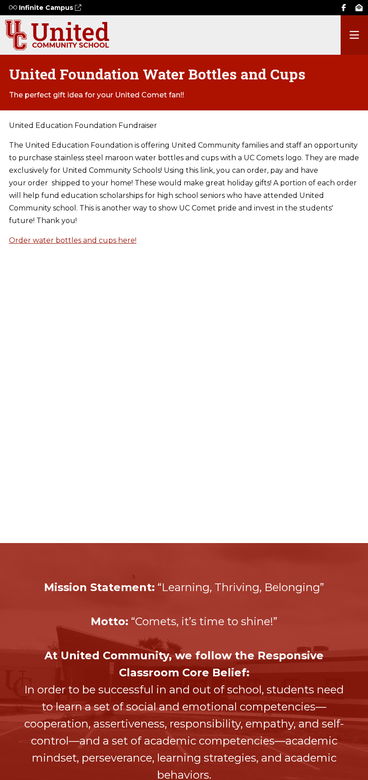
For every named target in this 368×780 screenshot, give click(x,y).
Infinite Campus (46, 8)
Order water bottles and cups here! (72, 240)
